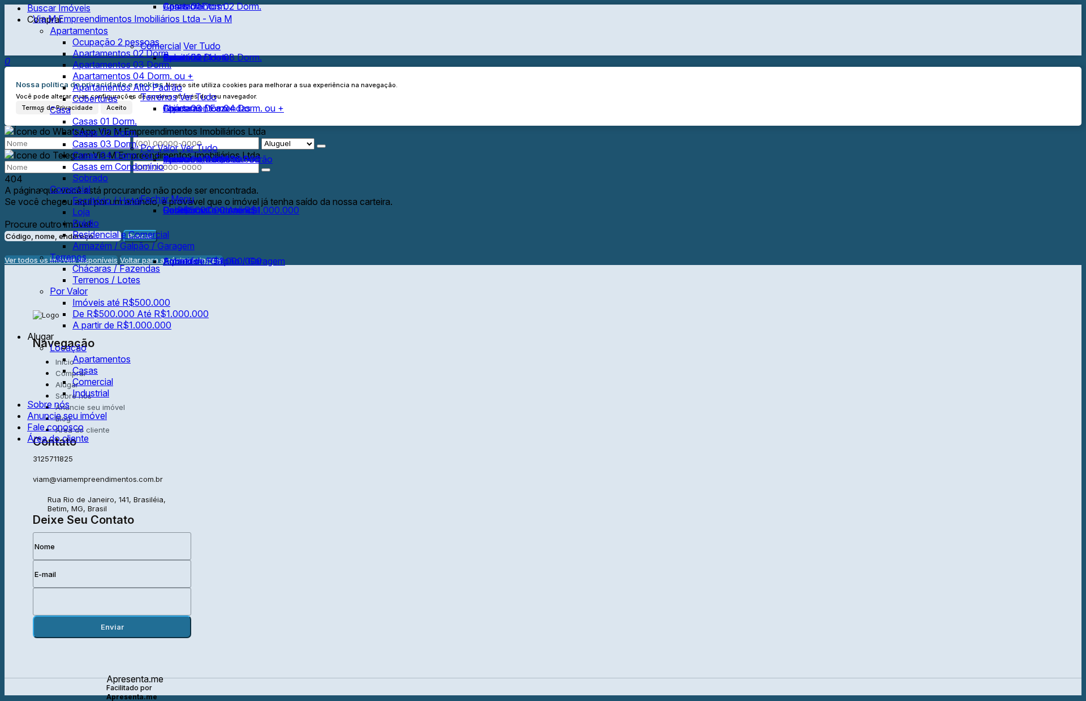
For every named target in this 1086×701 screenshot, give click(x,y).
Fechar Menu (167, 198)
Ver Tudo (198, 96)
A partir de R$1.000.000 (212, 261)
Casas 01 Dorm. (195, 6)
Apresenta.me (134, 679)
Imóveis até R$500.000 (212, 159)
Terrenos (158, 96)
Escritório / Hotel (197, 57)
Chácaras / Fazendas (207, 108)
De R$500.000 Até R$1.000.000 (231, 210)
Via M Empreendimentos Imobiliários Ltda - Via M (132, 18)
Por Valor (159, 147)
